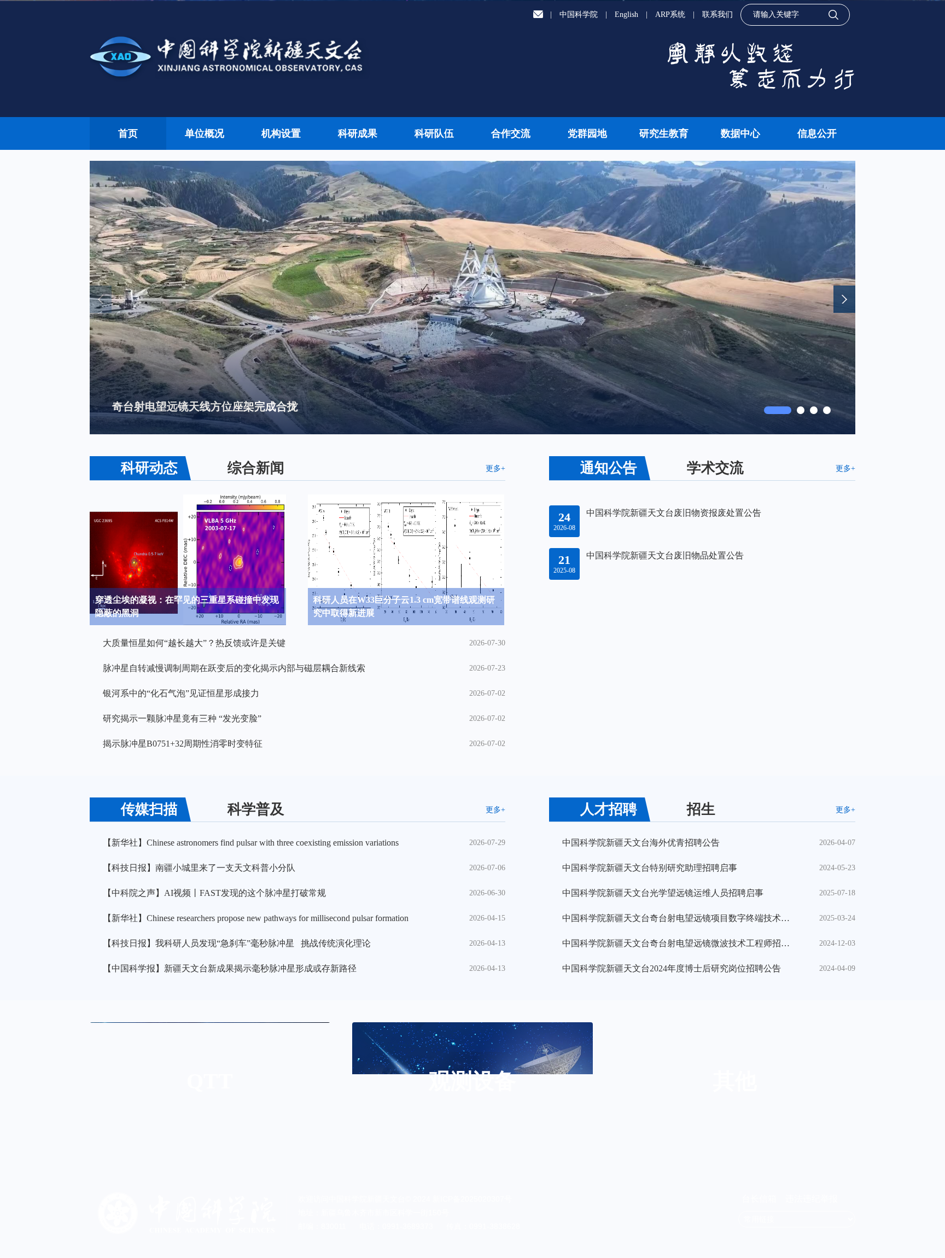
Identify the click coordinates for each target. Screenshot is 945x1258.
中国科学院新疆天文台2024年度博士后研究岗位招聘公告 (671, 968)
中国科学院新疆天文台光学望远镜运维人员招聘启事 (662, 893)
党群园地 (587, 133)
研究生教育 (664, 133)
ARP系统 (670, 14)
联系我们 (717, 14)
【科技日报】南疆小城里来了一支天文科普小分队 (199, 867)
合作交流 (510, 133)
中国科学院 (578, 14)
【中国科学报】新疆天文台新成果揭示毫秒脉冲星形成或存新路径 (230, 968)
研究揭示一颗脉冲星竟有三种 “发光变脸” (182, 718)
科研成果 (357, 133)
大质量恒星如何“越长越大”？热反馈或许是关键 (194, 643)
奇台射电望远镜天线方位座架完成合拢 (205, 406)
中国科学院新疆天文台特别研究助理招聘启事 (649, 867)
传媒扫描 (149, 809)
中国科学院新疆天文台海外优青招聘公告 (641, 842)
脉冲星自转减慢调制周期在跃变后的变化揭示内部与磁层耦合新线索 (234, 668)
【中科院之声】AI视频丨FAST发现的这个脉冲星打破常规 (214, 893)
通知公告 (608, 468)
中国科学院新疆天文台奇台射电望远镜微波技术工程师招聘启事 (678, 943)
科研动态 (149, 468)
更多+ (495, 469)
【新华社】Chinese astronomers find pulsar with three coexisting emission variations (251, 842)
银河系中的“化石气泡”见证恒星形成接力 (181, 693)
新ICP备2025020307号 (472, 1199)
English (626, 14)
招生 (701, 809)
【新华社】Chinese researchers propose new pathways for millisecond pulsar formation (256, 918)
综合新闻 (256, 468)
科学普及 (256, 809)
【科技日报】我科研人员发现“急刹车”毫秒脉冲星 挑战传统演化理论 (237, 943)
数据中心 (740, 133)
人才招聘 (608, 809)
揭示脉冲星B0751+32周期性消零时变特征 (182, 743)
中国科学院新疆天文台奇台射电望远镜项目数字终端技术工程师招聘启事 (678, 918)
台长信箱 (760, 1198)
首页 (128, 133)
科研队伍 (434, 133)
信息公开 (817, 133)
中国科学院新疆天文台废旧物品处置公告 (665, 555)
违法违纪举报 (811, 1198)
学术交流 (715, 468)
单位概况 (204, 133)
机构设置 (281, 133)
